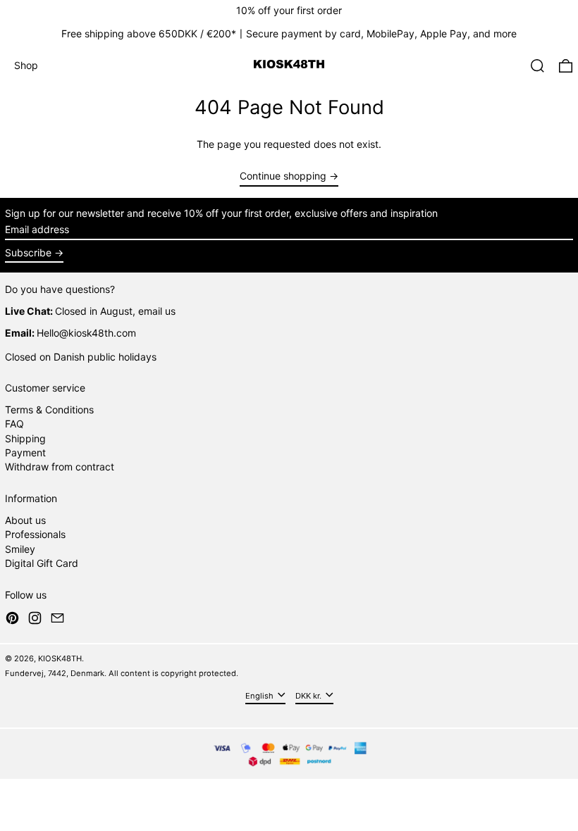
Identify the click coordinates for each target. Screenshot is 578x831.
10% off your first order (289, 10)
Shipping (25, 438)
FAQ (14, 424)
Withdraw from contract (59, 467)
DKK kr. (309, 695)
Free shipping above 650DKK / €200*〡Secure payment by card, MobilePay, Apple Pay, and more (289, 33)
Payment (25, 452)
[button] (537, 66)
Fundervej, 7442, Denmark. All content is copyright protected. (121, 673)
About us (25, 520)
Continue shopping (283, 176)
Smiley (20, 549)
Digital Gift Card (41, 563)
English (260, 695)
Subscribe (28, 252)
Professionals (35, 534)
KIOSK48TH (60, 658)
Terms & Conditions (49, 410)
